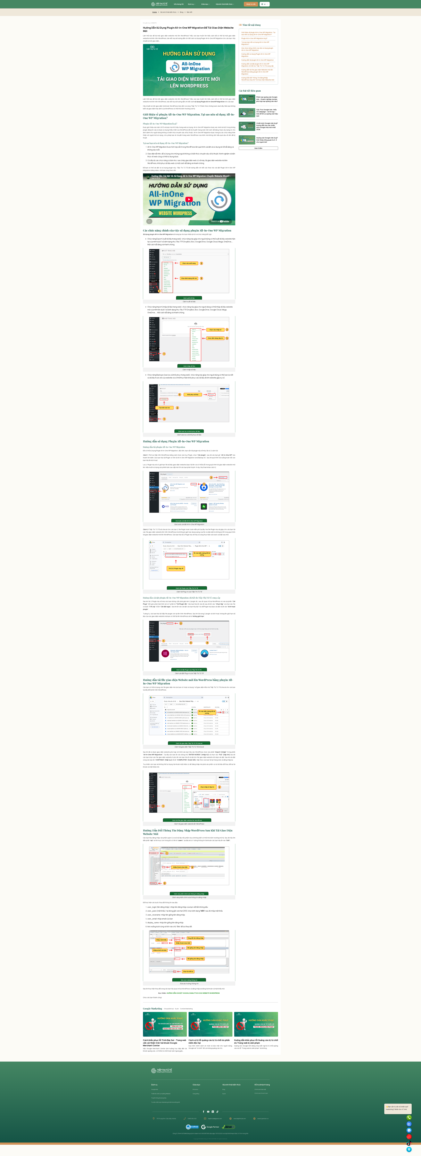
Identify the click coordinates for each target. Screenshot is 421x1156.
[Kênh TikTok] (409, 1143)
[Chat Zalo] (409, 1124)
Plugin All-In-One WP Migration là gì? (254, 38)
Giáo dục (204, 4)
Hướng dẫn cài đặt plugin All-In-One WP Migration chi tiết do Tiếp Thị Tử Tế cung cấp (257, 65)
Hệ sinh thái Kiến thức (224, 4)
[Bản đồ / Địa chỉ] (409, 1149)
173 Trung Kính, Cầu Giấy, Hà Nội (166, 1119)
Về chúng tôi (179, 4)
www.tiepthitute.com (240, 1119)
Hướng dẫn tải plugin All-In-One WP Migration (257, 60)
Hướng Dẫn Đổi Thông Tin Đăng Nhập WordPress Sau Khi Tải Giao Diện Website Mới (257, 79)
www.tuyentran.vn (263, 1119)
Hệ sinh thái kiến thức (168, 12)
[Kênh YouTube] (409, 1136)
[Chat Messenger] (409, 1130)
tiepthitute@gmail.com (215, 1119)
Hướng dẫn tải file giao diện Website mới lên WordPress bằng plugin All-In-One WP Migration (257, 72)
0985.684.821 (192, 1119)
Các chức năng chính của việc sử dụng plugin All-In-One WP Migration (257, 49)
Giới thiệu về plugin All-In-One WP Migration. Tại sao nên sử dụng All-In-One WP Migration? (258, 33)
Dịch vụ (191, 4)
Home (154, 12)
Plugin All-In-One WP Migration (213, 102)
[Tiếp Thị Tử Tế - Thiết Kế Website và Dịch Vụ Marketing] (159, 4)
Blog (181, 12)
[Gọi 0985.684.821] (409, 1117)
